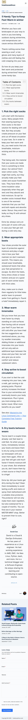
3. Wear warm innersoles (14, 93)
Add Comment (6, 683)
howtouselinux (8, 5)
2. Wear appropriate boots (12, 89)
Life (19, 23)
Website (4, 675)
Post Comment (7, 710)
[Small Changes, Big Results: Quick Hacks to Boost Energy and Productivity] (14, 614)
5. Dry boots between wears (12, 102)
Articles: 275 (14, 582)
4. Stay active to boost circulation (13, 97)
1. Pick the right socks (12, 85)
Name (4, 658)
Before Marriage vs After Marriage (12, 631)
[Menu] (25, 3)
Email (3, 666)
